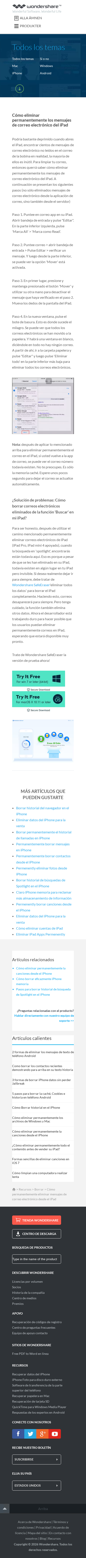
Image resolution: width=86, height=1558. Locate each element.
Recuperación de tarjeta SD (30, 1401)
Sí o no (44, 59)
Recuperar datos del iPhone (31, 1374)
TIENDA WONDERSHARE (40, 1220)
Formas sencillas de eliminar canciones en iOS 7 (40, 1161)
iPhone (17, 73)
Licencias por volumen (27, 1281)
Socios (16, 1287)
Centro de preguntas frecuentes (33, 1327)
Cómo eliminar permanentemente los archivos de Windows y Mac (37, 1119)
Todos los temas (23, 59)
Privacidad (43, 1527)
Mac (15, 66)
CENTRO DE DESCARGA (39, 1234)
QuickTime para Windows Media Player (39, 1407)
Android (45, 73)
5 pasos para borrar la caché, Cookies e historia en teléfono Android (38, 1095)
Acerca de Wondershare (34, 1522)
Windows (46, 66)
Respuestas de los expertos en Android (38, 1412)
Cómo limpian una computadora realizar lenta (39, 1175)
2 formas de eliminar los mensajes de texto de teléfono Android (43, 1054)
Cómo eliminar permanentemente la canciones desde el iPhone (37, 1133)
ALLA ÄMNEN (31, 18)
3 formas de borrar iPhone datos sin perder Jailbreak (41, 1081)
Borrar (39, 1189)
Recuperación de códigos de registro (37, 1322)
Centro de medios (24, 1298)
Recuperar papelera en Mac (31, 1396)
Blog (43, 1538)
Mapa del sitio (37, 1533)
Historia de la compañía (28, 1292)
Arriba (43, 1508)
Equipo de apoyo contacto (30, 1333)
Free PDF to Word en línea (30, 1353)
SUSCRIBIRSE (24, 1459)
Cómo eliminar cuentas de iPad (39, 928)
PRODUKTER (30, 26)
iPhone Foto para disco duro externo (37, 1380)
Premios (18, 1303)
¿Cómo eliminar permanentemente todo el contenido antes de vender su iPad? (41, 1147)
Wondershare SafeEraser (31, 585)
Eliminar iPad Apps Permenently (40, 934)
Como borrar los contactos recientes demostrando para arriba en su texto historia (42, 1068)
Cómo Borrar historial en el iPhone (36, 1107)
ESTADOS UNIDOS (28, 1485)
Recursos (25, 1189)
